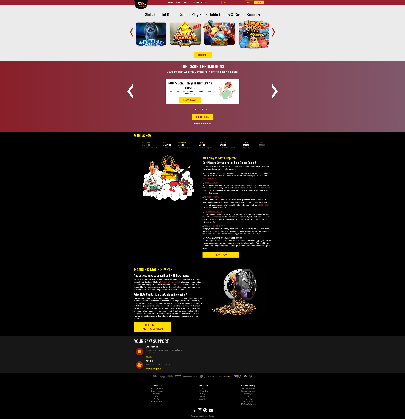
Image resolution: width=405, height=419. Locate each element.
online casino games (208, 178)
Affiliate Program (248, 393)
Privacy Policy (248, 399)
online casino (221, 173)
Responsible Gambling (248, 391)
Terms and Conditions (248, 388)
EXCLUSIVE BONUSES (212, 197)
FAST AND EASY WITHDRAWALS (215, 226)
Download (202, 396)
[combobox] (226, 2)
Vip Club (196, 2)
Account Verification (157, 401)
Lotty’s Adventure (202, 391)
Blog (202, 388)
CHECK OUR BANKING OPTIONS (152, 327)
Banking (178, 2)
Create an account (157, 391)
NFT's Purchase (248, 401)
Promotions (187, 2)
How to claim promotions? (202, 123)
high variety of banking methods (170, 282)
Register (202, 54)
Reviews (204, 2)
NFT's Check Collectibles (248, 404)
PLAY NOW (220, 254)
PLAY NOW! (190, 93)
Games (170, 2)
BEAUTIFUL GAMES (211, 182)
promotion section (263, 205)
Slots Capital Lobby (157, 388)
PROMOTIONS (202, 117)
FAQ (248, 396)
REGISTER (259, 2)
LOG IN (248, 2)
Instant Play (202, 399)
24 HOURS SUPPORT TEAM (213, 211)
